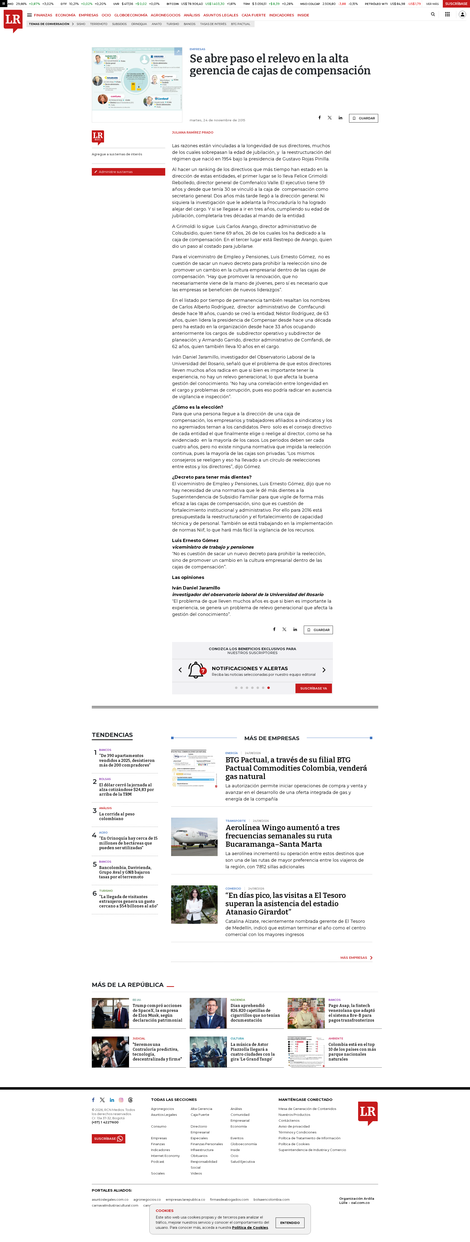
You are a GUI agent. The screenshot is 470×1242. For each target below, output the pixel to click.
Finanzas (158, 1144)
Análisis (105, 808)
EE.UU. (137, 1000)
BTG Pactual (240, 24)
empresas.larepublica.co (185, 1199)
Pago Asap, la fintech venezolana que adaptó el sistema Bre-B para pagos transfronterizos (352, 1013)
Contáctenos (289, 1120)
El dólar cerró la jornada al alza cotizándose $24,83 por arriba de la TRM (126, 790)
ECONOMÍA (65, 15)
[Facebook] (319, 118)
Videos (196, 1173)
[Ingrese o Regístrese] (462, 14)
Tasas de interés (213, 24)
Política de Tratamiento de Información (310, 1138)
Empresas (159, 1138)
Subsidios (119, 24)
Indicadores (160, 1150)
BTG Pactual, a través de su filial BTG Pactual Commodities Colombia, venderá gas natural (296, 768)
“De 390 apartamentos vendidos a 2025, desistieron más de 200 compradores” (127, 760)
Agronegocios (162, 1109)
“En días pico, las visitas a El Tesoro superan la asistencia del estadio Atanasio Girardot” (285, 903)
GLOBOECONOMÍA (130, 15)
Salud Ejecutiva (243, 1161)
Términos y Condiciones (297, 1132)
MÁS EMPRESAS (354, 958)
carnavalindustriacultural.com (115, 1205)
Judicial (139, 1038)
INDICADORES (281, 15)
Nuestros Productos (294, 1115)
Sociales (157, 1173)
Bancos (189, 24)
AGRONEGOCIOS (165, 15)
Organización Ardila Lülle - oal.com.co (356, 1201)
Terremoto (98, 24)
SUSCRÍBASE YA (313, 688)
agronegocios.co (147, 1199)
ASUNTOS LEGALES (220, 15)
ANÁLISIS (192, 15)
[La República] (13, 22)
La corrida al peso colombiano (117, 816)
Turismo (172, 24)
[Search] (433, 14)
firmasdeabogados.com (229, 1199)
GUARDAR (366, 118)
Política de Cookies (250, 1227)
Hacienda (238, 1000)
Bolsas (105, 779)
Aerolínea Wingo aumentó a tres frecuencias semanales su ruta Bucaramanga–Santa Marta (282, 836)
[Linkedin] (340, 118)
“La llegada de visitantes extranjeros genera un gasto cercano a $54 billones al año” (128, 901)
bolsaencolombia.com (272, 1199)
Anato (157, 24)
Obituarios (199, 1156)
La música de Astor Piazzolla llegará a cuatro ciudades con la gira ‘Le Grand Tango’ (253, 1051)
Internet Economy (165, 1156)
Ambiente (336, 1038)
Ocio (234, 1156)
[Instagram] (123, 1101)
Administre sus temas (115, 172)
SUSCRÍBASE (456, 3)
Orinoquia (139, 24)
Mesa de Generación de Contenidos (307, 1109)
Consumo (158, 1126)
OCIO (106, 15)
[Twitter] (330, 118)
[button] (178, 670)
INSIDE (303, 15)
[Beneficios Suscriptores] (447, 14)
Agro (103, 832)
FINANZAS (43, 15)
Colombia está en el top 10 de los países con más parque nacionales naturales (352, 1051)
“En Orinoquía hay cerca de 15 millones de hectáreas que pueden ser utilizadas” (128, 843)
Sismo (81, 24)
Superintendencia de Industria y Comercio (312, 1150)
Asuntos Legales (164, 1115)
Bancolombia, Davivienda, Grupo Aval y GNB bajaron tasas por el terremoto (125, 872)
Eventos (237, 1138)
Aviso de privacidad (294, 1126)
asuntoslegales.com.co (110, 1199)
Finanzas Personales (207, 1144)
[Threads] (132, 1101)
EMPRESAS (88, 15)
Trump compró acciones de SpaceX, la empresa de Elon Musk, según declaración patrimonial (157, 1013)
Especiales (199, 1138)
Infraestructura (202, 1150)
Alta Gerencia (201, 1109)
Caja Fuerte (200, 1115)
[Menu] (30, 15)
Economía (239, 1126)
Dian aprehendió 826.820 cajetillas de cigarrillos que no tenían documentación (255, 1013)
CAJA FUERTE (254, 15)
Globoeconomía (244, 1144)
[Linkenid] (114, 1101)
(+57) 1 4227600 (105, 1122)
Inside (235, 1150)
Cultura (237, 1038)
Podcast (157, 1161)
